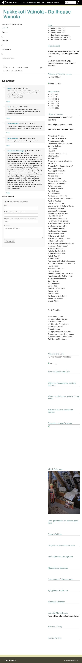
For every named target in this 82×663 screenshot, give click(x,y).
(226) (55, 106)
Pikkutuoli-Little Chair (56, 241)
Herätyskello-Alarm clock (57, 153)
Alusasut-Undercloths (56, 141)
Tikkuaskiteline (53, 293)
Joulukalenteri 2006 (58, 28)
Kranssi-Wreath (54, 193)
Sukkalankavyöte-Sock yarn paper (61, 334)
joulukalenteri (17, 70)
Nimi (6, 205)
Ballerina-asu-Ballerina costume (60, 143)
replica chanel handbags (15, 151)
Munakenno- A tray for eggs (58, 213)
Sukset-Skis (52, 286)
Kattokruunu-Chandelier (57, 183)
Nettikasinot (30, 2)
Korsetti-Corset (53, 191)
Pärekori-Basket (54, 271)
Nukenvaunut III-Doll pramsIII (59, 223)
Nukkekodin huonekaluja (60, 35)
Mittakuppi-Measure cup (57, 211)
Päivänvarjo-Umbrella (56, 268)
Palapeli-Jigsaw (54, 329)
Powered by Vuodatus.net (71, 660)
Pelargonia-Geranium (56, 233)
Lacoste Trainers (12, 123)
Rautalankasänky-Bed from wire (60, 276)
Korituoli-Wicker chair (56, 188)
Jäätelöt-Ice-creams (55, 173)
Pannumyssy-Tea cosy (56, 228)
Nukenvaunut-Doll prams (57, 218)
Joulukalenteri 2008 (58, 33)
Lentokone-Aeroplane (56, 203)
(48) (54, 94)
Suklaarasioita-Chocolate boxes (60, 337)
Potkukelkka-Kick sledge (57, 251)
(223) (55, 103)
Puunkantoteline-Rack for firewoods (61, 263)
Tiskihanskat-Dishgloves (57, 296)
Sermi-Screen (53, 281)
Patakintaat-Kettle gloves (57, 231)
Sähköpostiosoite (14, 212)
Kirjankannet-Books (55, 327)
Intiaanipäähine (54, 156)
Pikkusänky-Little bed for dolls (59, 238)
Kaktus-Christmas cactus (57, 181)
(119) (55, 97)
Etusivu (23, 2)
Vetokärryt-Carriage (55, 298)
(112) (55, 108)
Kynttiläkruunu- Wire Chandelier (60, 198)
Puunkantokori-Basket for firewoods (61, 261)
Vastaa (8, 101)
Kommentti (7, 225)
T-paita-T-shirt (53, 291)
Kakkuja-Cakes (53, 176)
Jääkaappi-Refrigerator (56, 171)
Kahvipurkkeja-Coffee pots (58, 319)
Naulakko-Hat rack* (55, 216)
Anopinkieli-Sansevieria (57, 138)
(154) (55, 99)
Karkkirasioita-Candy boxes (58, 324)
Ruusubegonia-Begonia (57, 278)
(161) (55, 101)
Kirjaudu (56, 2)
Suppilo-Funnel (54, 283)
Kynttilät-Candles (54, 201)
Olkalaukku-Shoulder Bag (57, 226)
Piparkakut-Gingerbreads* (57, 246)
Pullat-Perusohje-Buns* (57, 253)
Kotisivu (20, 218)
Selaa (40, 2)
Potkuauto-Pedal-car (55, 248)
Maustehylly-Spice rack (56, 208)
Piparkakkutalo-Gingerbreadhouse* (61, 243)
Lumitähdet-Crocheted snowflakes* (61, 206)
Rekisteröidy (49, 2)
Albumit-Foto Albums (56, 136)
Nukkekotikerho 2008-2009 (61, 39)
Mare (9, 88)
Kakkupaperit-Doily (55, 178)
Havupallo (52, 151)
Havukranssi (52, 148)
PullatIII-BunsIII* (54, 258)
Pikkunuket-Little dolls (56, 236)
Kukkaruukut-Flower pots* (57, 196)
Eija (8, 107)
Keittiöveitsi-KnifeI (55, 186)
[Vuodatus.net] (10, 660)
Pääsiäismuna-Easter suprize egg (60, 273)
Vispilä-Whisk (53, 301)
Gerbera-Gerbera (54, 146)
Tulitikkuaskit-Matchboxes (57, 339)
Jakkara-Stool (53, 158)
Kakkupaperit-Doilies (56, 322)
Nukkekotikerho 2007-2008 (61, 37)
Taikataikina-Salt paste (56, 288)
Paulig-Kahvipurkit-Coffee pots (59, 332)
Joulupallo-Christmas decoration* (60, 166)
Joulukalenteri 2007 (58, 30)
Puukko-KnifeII (53, 266)
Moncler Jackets (12, 138)
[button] (34, 2)
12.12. (5, 27)
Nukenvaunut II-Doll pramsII (58, 221)
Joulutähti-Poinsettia (55, 168)
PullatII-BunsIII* (53, 256)
